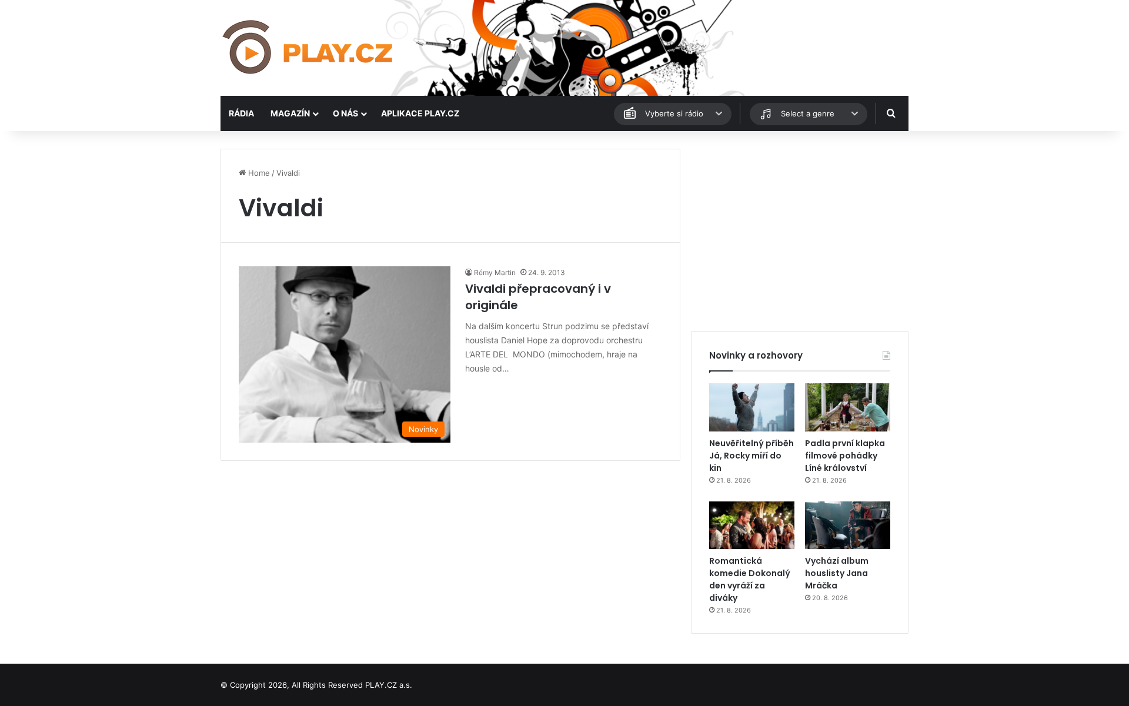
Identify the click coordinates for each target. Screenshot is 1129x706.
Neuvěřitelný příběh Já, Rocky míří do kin (751, 455)
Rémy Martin (495, 272)
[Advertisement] (799, 231)
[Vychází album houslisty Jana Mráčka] (847, 525)
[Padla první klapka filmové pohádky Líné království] (847, 407)
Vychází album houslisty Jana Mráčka (837, 573)
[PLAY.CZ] (309, 48)
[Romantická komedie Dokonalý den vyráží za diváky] (751, 525)
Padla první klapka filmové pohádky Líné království (845, 455)
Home (258, 173)
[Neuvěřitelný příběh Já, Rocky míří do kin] (751, 407)
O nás (345, 113)
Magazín (290, 113)
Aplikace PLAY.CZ (420, 113)
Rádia (241, 113)
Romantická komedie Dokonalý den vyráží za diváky (749, 579)
